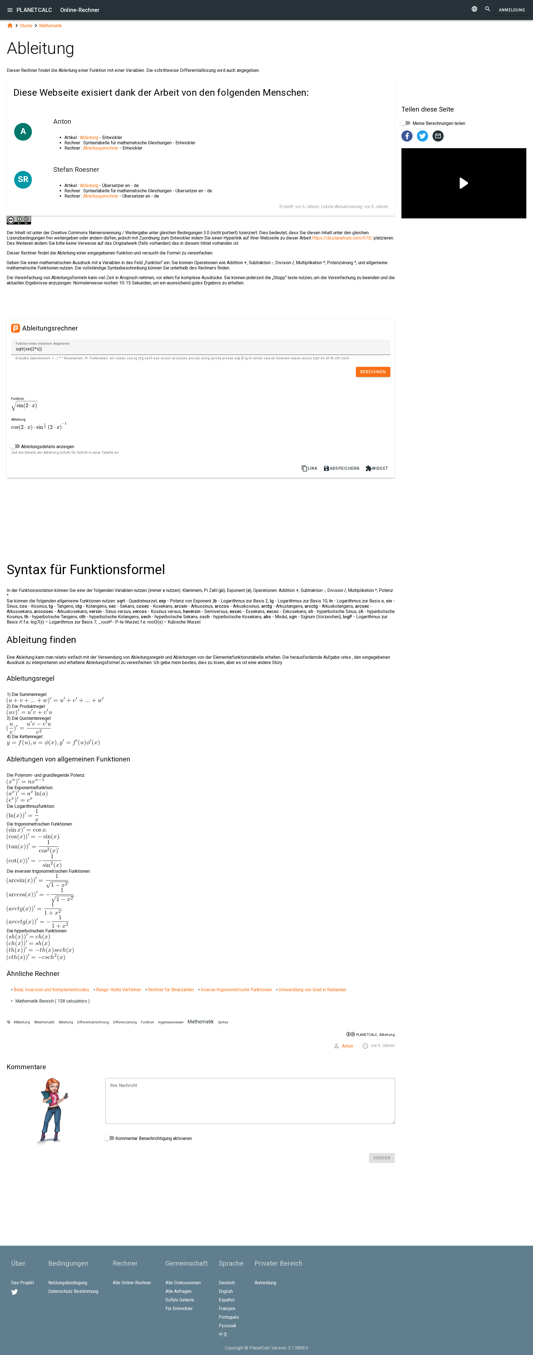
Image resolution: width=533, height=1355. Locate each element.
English (226, 1291)
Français (227, 1308)
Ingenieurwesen (170, 1022)
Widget (376, 468)
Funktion (147, 1022)
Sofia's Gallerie (179, 1300)
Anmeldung (512, 10)
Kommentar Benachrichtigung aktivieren (153, 1138)
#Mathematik (44, 1022)
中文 (223, 1334)
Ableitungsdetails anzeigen (47, 446)
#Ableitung (22, 1022)
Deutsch (227, 1282)
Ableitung (89, 137)
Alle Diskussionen (183, 1282)
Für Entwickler (179, 1308)
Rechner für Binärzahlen (171, 989)
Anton (347, 1046)
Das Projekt (22, 1282)
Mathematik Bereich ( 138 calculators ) (52, 1001)
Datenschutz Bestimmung (73, 1291)
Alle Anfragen (178, 1291)
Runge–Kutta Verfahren (118, 989)
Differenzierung (125, 1022)
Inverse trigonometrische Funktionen (236, 989)
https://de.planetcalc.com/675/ (342, 238)
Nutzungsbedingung (67, 1282)
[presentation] (24, 405)
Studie (26, 25)
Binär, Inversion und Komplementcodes (51, 989)
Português (229, 1317)
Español (226, 1300)
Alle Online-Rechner (132, 1282)
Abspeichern (341, 468)
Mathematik (50, 25)
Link (309, 468)
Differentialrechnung (93, 1022)
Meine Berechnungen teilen (438, 123)
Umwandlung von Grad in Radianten (312, 989)
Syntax (223, 1022)
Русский (227, 1325)
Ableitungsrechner (101, 148)
